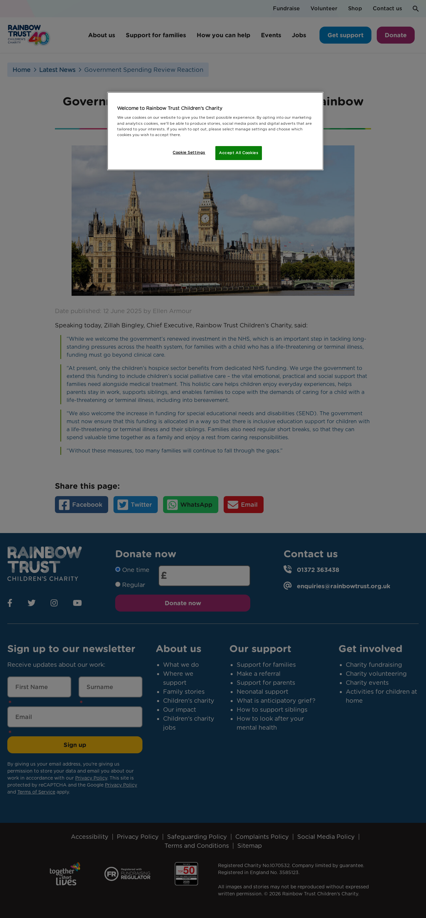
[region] (215, 131)
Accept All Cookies (238, 152)
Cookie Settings (189, 152)
